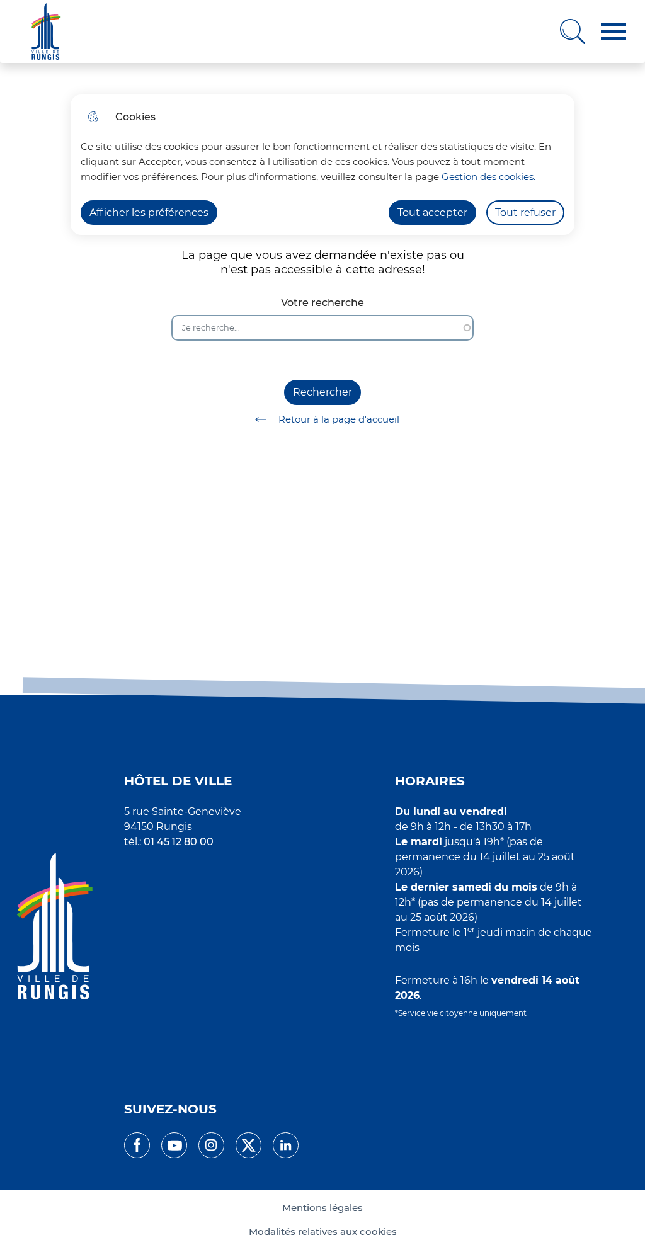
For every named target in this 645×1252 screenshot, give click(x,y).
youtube (174, 1145)
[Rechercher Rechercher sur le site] (572, 31)
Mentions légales (322, 1208)
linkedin (286, 1145)
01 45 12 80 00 (179, 842)
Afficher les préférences (148, 213)
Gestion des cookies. (488, 177)
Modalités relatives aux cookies (323, 1232)
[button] (613, 31)
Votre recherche (322, 303)
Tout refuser (525, 213)
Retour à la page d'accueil (338, 419)
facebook (137, 1145)
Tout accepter (432, 213)
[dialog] (322, 164)
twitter (248, 1145)
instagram (211, 1145)
